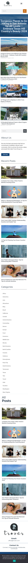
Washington (6, 389)
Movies (5, 343)
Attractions (6, 303)
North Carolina (7, 349)
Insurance (5, 336)
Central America (7, 320)
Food (4, 333)
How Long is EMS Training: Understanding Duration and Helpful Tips (13, 221)
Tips (4, 375)
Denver (5, 326)
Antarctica (5, 297)
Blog (4, 306)
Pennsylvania (6, 359)
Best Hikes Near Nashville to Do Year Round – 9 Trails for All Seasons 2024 (14, 78)
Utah (4, 382)
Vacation (5, 385)
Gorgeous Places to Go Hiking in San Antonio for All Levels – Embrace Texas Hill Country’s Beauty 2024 (13, 55)
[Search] (25, 11)
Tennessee (6, 369)
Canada (5, 316)
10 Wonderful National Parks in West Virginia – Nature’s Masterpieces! (14, 123)
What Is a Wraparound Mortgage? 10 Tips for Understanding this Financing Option (14, 201)
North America (7, 346)
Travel (4, 379)
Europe (5, 329)
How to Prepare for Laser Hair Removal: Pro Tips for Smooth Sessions (13, 280)
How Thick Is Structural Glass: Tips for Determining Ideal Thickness (12, 260)
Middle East (6, 339)
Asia (4, 300)
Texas (4, 372)
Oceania (5, 352)
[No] (26, 558)
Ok (14, 560)
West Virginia (6, 392)
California (5, 313)
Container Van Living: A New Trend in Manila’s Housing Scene (12, 181)
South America (7, 366)
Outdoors (5, 356)
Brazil (4, 310)
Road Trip (5, 362)
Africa (4, 293)
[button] (21, 3)
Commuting (6, 323)
